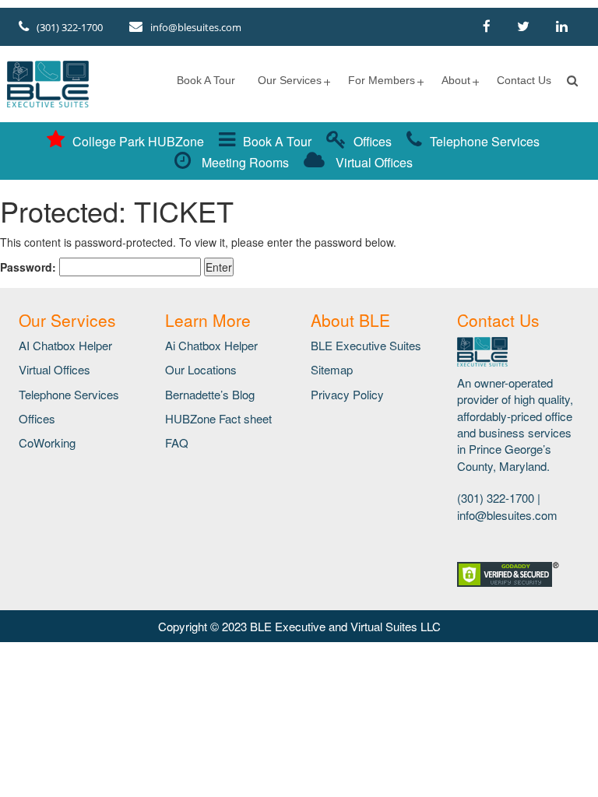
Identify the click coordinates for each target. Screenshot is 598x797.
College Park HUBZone (138, 141)
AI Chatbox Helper (65, 345)
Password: (29, 267)
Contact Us (524, 80)
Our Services (290, 80)
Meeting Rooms (244, 162)
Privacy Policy (347, 394)
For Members (381, 80)
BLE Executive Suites (366, 345)
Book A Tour (206, 80)
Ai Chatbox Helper (211, 345)
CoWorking (47, 442)
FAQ (176, 442)
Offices (373, 141)
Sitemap (332, 369)
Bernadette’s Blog (210, 394)
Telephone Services (485, 141)
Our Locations (201, 369)
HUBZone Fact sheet (218, 418)
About (455, 80)
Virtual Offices (372, 162)
